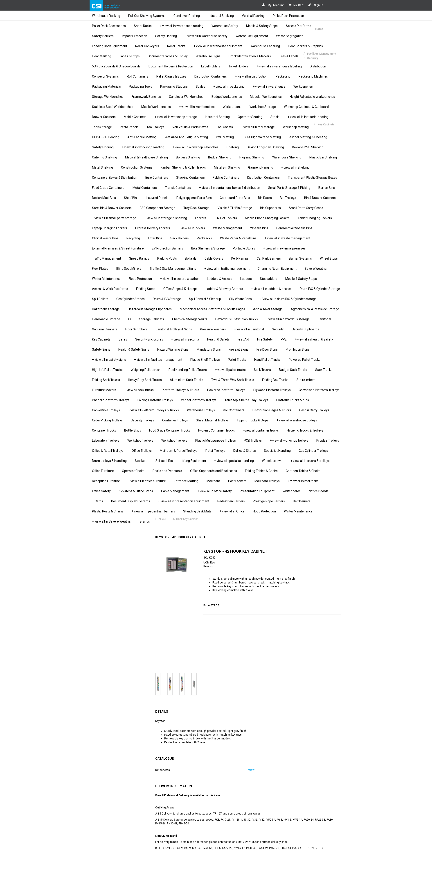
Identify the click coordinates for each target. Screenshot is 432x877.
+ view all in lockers (191, 228)
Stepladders (268, 278)
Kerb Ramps (240, 258)
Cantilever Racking (186, 16)
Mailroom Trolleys (267, 481)
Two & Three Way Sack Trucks (232, 380)
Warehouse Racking (106, 16)
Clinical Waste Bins (105, 238)
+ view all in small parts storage (114, 218)
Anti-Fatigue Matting (142, 137)
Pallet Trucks (237, 359)
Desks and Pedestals (167, 471)
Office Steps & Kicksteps (180, 289)
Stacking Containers (190, 177)
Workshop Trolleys (140, 440)
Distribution (318, 66)
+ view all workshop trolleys (289, 440)
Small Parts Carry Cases (306, 208)
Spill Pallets (100, 299)
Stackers (141, 461)
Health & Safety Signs (133, 349)
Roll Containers (137, 76)
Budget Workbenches (227, 96)
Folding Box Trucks (275, 380)
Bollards (190, 258)
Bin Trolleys (288, 198)
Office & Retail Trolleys (108, 450)
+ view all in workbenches (197, 107)
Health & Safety (218, 339)
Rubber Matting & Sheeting (308, 137)
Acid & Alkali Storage (268, 309)
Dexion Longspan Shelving (265, 147)
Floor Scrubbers (136, 329)
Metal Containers (145, 187)
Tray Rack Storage (196, 208)
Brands (145, 521)
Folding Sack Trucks (106, 380)
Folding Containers (226, 177)
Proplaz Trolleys (327, 440)
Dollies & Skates (244, 450)
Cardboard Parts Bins (235, 198)
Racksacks (204, 238)
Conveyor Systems (105, 76)
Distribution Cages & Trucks (271, 410)
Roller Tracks (176, 46)
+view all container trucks (261, 430)
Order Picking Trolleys (107, 420)
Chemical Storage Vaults (189, 319)
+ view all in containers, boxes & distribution (229, 187)
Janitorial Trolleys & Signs (174, 329)
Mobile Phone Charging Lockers (267, 218)
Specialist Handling (277, 450)
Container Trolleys (175, 420)
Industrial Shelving (221, 16)
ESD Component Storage (157, 208)
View (251, 770)
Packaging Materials (106, 86)
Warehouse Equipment (252, 36)
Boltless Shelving (188, 157)
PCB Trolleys (253, 440)
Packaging (283, 76)
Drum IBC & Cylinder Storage (320, 289)
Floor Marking (101, 56)
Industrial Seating (217, 117)
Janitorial (324, 319)
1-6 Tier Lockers (225, 218)
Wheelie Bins (259, 228)
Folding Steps (145, 289)
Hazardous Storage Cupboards (150, 309)
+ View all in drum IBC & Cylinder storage (288, 299)
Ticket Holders (238, 66)
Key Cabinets (101, 339)
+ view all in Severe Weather (112, 521)
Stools (274, 117)
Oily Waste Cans (240, 299)
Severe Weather (316, 268)
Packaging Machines (313, 76)
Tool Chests (224, 127)
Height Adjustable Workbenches (312, 96)
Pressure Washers (213, 329)
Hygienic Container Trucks (216, 430)
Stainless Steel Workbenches (112, 107)
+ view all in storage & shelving (165, 218)
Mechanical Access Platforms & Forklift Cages (212, 309)
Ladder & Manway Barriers (224, 289)
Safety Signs (101, 349)
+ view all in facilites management (158, 359)
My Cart (298, 5)
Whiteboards (292, 491)
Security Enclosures (149, 339)
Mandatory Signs (209, 349)
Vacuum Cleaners (104, 329)
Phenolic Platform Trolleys (110, 400)
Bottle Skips (132, 430)
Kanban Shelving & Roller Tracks (183, 167)
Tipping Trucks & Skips (252, 420)
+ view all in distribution (251, 76)
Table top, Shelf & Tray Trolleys (246, 400)
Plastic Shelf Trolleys (205, 359)
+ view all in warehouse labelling (279, 66)
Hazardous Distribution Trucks (236, 319)
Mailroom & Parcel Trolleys (178, 450)
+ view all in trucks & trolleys (310, 461)
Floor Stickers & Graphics (305, 46)
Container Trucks (104, 430)
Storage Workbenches (108, 96)
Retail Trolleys (215, 450)
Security (278, 329)
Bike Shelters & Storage (208, 248)
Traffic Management (106, 258)
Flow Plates (100, 268)
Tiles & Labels (288, 56)
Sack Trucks (262, 370)
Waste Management (227, 228)
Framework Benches (146, 96)
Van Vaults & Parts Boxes (190, 127)
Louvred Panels (157, 198)
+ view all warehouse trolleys (297, 420)
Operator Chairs (133, 471)
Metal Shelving (102, 167)
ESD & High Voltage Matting (261, 137)
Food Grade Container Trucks (169, 430)
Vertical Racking (253, 16)
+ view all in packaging (229, 86)
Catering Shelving (104, 157)
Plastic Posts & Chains (107, 511)
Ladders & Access (219, 278)
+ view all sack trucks (139, 390)
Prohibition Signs (298, 349)
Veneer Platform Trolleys (198, 400)
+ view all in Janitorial (249, 329)
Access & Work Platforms (110, 289)
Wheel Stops (329, 258)
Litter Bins (155, 238)
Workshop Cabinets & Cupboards (307, 107)
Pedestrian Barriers (231, 501)
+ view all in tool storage (258, 127)
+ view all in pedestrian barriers (153, 511)
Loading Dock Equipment (109, 46)
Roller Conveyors (147, 46)
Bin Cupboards (270, 208)
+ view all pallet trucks (230, 370)
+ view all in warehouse (269, 86)
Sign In (318, 5)
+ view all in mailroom (303, 481)
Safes (123, 339)
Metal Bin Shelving (227, 167)
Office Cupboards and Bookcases (213, 471)
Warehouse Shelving (286, 157)
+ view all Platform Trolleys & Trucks (153, 410)
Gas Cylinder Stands (130, 299)
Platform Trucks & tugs (292, 400)
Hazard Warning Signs (173, 349)
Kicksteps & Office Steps (136, 491)
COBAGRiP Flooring (105, 137)
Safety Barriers (103, 36)
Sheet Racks (143, 26)
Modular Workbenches (266, 96)
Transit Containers (178, 187)
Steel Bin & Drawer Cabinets (112, 208)
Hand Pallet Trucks (267, 359)
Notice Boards (318, 491)
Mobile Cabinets (135, 117)
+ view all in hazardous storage (288, 319)
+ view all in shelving (295, 167)
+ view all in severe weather (179, 278)
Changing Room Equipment (277, 268)
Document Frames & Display (168, 56)
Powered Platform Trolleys (226, 390)
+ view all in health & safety (314, 339)
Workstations (232, 107)
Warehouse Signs (208, 56)
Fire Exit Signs (238, 349)
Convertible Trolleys (106, 410)
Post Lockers (237, 481)
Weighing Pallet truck (145, 370)
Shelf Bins (131, 198)
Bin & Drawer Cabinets (320, 198)
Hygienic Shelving (251, 157)
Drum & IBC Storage (167, 299)
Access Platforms (298, 26)
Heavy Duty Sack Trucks (145, 380)
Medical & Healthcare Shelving (146, 157)
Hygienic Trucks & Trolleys (305, 430)
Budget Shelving (219, 157)
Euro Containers (156, 177)
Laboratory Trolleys (105, 440)
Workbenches (303, 86)
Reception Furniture (106, 481)
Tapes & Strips (129, 56)
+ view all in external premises (284, 248)
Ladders (246, 278)
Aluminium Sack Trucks (186, 380)
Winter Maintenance (106, 278)
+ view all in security (185, 339)
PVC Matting (225, 137)
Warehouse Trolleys (201, 410)
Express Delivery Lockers (152, 228)
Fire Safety (265, 339)
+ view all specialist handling (234, 461)
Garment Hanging (260, 167)
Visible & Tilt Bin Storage (235, 208)
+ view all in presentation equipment (183, 501)
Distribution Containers (210, 76)
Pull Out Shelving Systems (146, 16)
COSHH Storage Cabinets (146, 319)
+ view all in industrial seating (308, 117)
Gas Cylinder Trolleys (313, 450)
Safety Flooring (166, 36)
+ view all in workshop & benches (195, 147)
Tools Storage (102, 127)
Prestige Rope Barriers (269, 501)
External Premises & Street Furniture (118, 248)
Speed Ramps (139, 258)
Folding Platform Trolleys (155, 400)
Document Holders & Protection (170, 66)
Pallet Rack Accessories (109, 26)
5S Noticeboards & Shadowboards (116, 66)
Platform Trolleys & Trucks (180, 390)
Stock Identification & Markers (250, 56)
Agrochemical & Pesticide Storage (315, 309)
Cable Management (175, 491)
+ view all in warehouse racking (181, 26)
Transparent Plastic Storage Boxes (312, 177)
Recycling (133, 238)
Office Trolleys (142, 450)
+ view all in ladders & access (271, 289)
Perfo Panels (129, 127)
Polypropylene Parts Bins (194, 198)
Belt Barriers (301, 501)
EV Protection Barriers (167, 248)
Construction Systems (137, 167)
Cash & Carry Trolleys (314, 410)
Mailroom (213, 481)
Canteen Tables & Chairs (303, 471)
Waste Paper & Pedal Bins (238, 238)
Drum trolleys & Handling (109, 461)
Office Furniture (103, 471)
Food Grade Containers (108, 187)
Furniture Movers (104, 390)
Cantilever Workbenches (186, 96)
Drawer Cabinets (104, 117)
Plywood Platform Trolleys (272, 390)
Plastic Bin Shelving (323, 157)
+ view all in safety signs (109, 359)
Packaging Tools (140, 86)
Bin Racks (265, 198)
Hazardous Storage (106, 309)
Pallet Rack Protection (288, 16)
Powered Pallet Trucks (304, 359)
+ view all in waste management (287, 238)
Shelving (233, 147)
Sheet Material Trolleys (212, 420)
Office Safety (101, 491)
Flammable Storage (106, 319)
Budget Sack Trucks (293, 370)
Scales (200, 86)
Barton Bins (326, 187)
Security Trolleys (142, 420)
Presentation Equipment (257, 491)
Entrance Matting (186, 481)
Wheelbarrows (272, 461)
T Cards (97, 501)
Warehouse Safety (225, 26)
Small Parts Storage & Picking (289, 187)
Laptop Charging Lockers (109, 228)
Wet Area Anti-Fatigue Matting (186, 137)
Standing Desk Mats (197, 511)
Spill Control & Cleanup (205, 299)
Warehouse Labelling (265, 46)
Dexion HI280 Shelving (307, 147)
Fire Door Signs (267, 349)
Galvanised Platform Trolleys (319, 390)
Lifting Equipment (193, 461)
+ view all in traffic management (227, 268)
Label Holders (210, 66)
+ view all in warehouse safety (206, 36)
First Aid (243, 339)
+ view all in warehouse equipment (218, 46)
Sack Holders (179, 238)
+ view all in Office (232, 511)
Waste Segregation (289, 36)
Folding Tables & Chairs (261, 471)
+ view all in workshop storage (176, 117)
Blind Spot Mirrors (129, 268)
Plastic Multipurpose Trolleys (215, 440)
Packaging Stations (174, 86)
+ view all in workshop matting (143, 147)
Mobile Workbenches (156, 107)
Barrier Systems (300, 258)
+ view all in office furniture (147, 481)
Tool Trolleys (155, 127)
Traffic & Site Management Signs (173, 268)
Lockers (200, 218)
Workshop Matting (296, 127)
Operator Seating (250, 117)
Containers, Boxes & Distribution (114, 177)
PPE (284, 339)
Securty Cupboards (305, 329)
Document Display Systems (130, 501)
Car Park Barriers (269, 258)
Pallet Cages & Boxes (171, 76)
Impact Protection (134, 36)
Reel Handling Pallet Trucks (188, 370)
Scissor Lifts (164, 461)
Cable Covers (214, 258)
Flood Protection (140, 278)
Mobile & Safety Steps (262, 26)
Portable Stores (244, 248)
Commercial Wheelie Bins (294, 228)
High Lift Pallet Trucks (107, 370)
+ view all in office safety (214, 491)
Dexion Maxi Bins (104, 198)
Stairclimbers (306, 380)
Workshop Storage (263, 107)
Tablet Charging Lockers (315, 218)
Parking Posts (167, 258)
